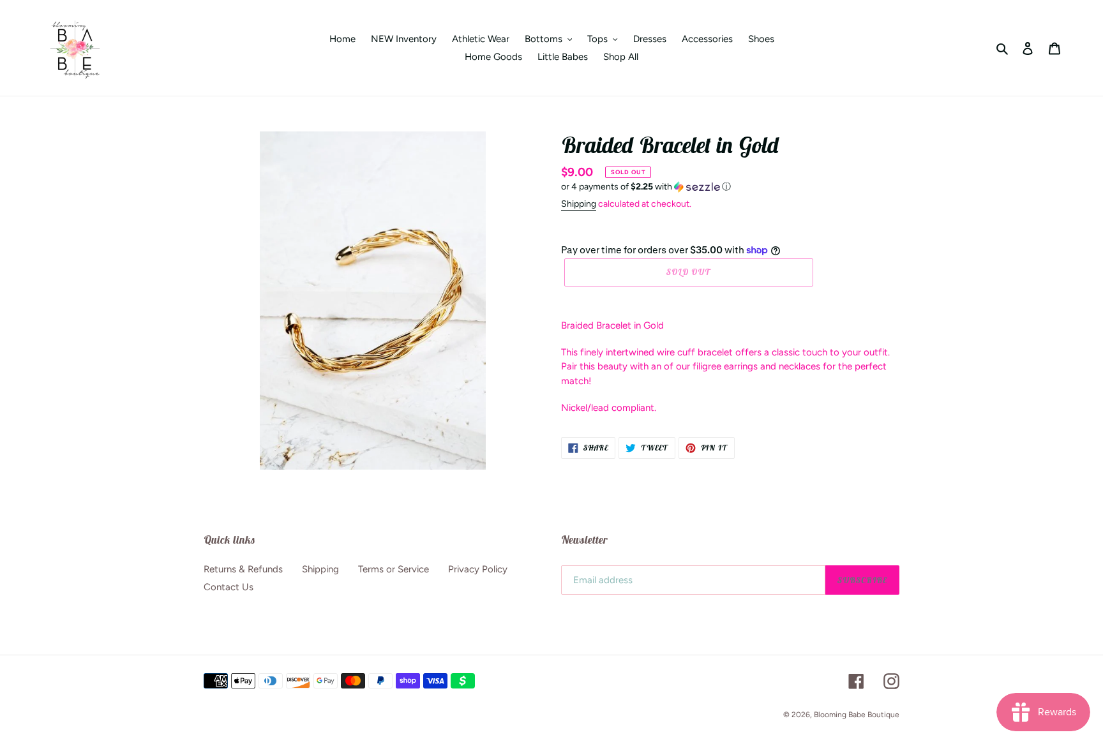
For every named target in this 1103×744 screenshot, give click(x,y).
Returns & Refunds (243, 569)
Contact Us (228, 587)
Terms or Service (393, 569)
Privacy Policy (477, 569)
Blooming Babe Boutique (856, 714)
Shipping (578, 203)
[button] (646, 187)
